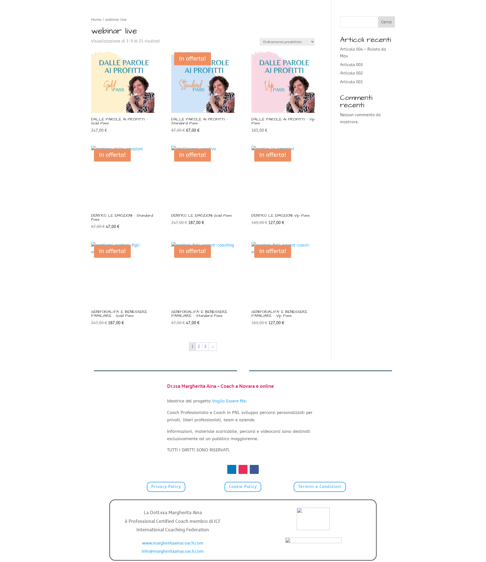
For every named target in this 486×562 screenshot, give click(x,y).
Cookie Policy (243, 486)
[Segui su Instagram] (243, 469)
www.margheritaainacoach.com (172, 543)
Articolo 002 (351, 73)
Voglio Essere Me (229, 401)
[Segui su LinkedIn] (231, 469)
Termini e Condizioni (319, 486)
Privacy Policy (166, 486)
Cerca (386, 22)
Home (96, 19)
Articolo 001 (351, 82)
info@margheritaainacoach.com (173, 551)
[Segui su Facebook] (254, 469)
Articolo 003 (351, 64)
